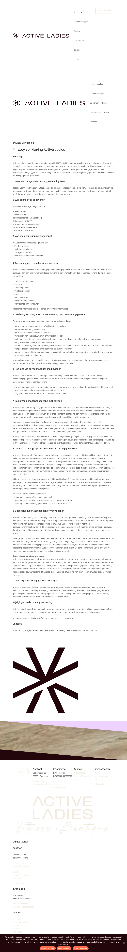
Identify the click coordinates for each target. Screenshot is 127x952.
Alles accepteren (47, 948)
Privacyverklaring (80, 948)
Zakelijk (77, 50)
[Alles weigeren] (124, 943)
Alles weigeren (64, 948)
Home (92, 84)
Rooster (77, 31)
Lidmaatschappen (81, 22)
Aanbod (77, 12)
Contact (77, 59)
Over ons (77, 40)
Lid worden (105, 10)
